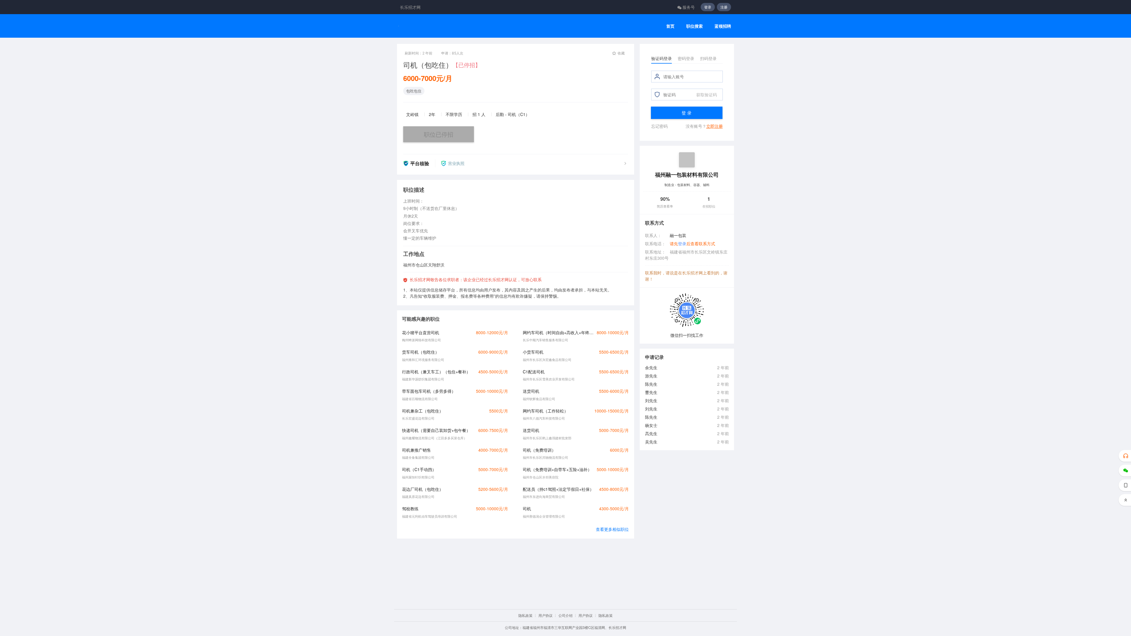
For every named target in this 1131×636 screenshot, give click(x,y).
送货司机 (531, 391)
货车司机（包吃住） (420, 352)
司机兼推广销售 (416, 450)
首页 (670, 26)
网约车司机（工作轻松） (545, 411)
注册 (723, 6)
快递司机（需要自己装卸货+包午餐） (436, 430)
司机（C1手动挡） (419, 469)
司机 (527, 508)
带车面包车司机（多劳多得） (429, 391)
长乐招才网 (410, 7)
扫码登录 (708, 58)
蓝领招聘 (723, 26)
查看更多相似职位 (612, 529)
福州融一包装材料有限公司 (687, 174)
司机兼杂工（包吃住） (422, 411)
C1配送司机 (534, 372)
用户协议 (545, 615)
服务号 (688, 7)
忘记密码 (659, 126)
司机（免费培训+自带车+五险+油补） (557, 469)
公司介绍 (565, 615)
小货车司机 (533, 352)
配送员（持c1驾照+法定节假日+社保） (558, 489)
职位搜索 (694, 26)
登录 (707, 6)
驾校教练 (410, 508)
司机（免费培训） (539, 450)
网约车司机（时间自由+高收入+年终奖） (558, 332)
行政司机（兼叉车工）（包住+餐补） (436, 372)
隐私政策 (525, 615)
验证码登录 (661, 58)
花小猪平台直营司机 (420, 332)
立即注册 (714, 126)
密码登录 (686, 58)
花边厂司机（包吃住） (422, 489)
